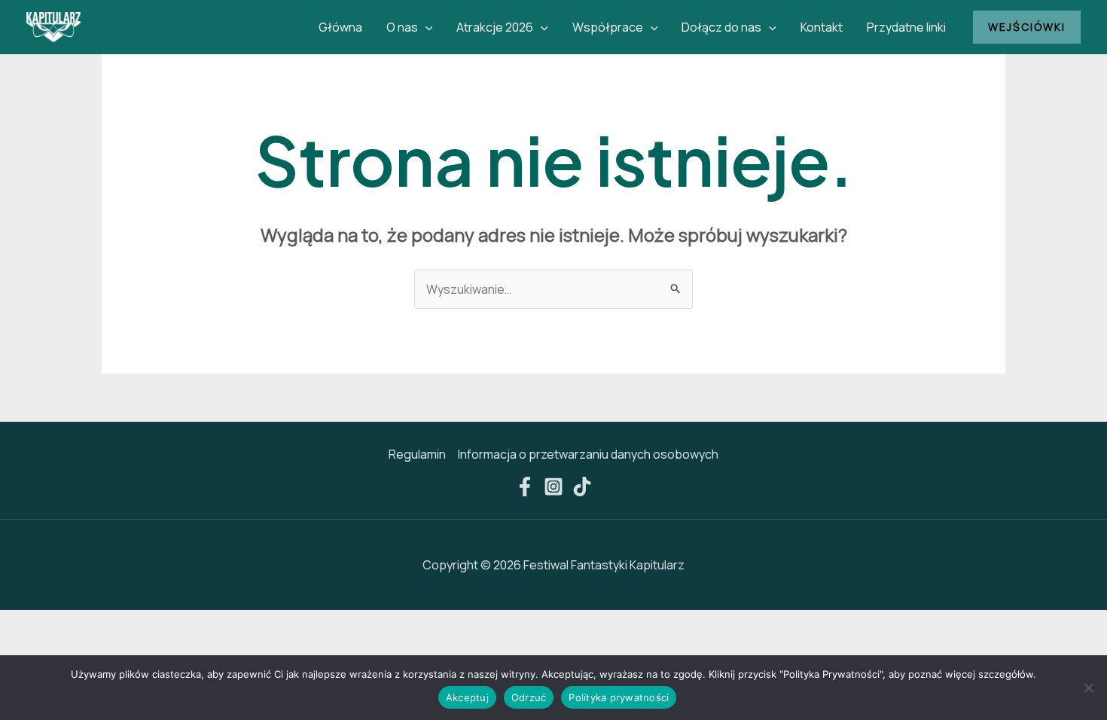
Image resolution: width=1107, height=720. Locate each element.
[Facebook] (525, 486)
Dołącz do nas (721, 27)
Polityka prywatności (619, 697)
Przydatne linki (906, 27)
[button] (425, 27)
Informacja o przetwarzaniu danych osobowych (588, 454)
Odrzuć (529, 697)
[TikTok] (582, 486)
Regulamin (417, 454)
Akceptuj (467, 697)
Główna (340, 27)
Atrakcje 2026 (494, 27)
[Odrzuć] (1088, 687)
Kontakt (822, 27)
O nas (402, 27)
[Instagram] (553, 486)
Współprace (607, 27)
